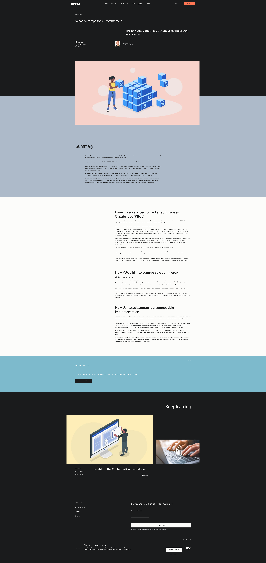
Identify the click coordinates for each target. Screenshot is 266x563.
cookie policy (108, 549)
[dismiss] (184, 540)
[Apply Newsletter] (190, 539)
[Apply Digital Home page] (76, 3)
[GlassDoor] (186, 539)
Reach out (130, 341)
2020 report (111, 161)
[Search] (181, 3)
